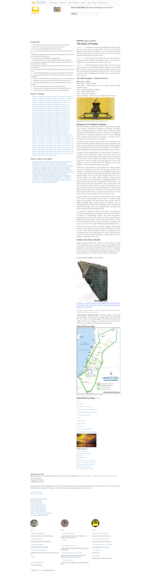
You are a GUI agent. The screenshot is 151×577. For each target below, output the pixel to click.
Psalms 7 (35, 98)
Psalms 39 (43, 111)
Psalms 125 (52, 145)
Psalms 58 (35, 119)
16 (31, 86)
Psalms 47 (65, 113)
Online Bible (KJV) (36, 501)
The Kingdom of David (83, 415)
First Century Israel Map (38, 550)
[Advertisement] (75, 27)
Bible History (39, 570)
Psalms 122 (69, 143)
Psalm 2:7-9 (80, 47)
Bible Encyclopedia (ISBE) (39, 499)
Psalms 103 (36, 137)
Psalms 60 (50, 119)
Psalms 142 (69, 151)
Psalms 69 (43, 123)
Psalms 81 (58, 127)
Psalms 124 (44, 145)
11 (31, 73)
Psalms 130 (52, 147)
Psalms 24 (43, 105)
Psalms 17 (66, 100)
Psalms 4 (55, 96)
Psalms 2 (42, 96)
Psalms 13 (36, 100)
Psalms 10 (56, 98)
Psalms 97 (65, 133)
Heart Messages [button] (73, 2)
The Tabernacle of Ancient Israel (72, 553)
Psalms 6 (69, 96)
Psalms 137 (69, 149)
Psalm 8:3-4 (80, 58)
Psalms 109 (44, 139)
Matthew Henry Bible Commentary (41, 513)
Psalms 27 (65, 105)
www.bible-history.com (86, 476)
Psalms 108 (36, 139)
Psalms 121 (61, 143)
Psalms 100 (51, 135)
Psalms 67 (65, 121)
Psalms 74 (43, 125)
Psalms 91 (58, 131)
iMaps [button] (95, 2)
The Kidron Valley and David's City (87, 409)
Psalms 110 (52, 139)
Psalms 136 (61, 149)
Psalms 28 (35, 107)
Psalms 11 (63, 98)
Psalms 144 (44, 153)
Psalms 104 (44, 137)
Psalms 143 (36, 153)
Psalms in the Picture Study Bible (86, 462)
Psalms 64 (43, 121)
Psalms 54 (43, 117)
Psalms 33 (35, 109)
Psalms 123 (36, 145)
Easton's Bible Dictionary (38, 507)
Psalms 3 (49, 96)
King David (80, 456)
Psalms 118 (36, 143)
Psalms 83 (35, 129)
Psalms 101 (59, 135)
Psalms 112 (69, 139)
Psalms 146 (61, 153)
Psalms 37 (65, 109)
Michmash (80, 426)
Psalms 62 (65, 119)
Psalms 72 (65, 123)
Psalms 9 (49, 98)
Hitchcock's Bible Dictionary (39, 515)
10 (31, 69)
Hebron (79, 401)
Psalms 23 (35, 105)
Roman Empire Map (68, 533)
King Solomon (81, 457)
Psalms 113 (36, 141)
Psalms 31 (58, 107)
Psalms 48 (35, 115)
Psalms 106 (61, 137)
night (62, 45)
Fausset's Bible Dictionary (39, 511)
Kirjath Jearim (81, 420)
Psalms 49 (43, 115)
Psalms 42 (65, 111)
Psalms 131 (61, 147)
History (93, 530)
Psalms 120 (52, 143)
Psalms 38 (35, 111)
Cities (33, 557)
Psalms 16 (59, 100)
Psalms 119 (44, 143)
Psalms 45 (50, 113)
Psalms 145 (52, 153)
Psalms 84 (43, 129)
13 (31, 78)
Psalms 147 (69, 153)
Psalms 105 (52, 137)
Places (64, 540)
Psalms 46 (58, 113)
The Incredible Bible (37, 562)
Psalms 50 (50, 115)
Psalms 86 (58, 129)
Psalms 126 (61, 145)
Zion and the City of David (84, 406)
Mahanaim (80, 404)
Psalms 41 (58, 111)
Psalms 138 (36, 151)
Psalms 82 (65, 127)
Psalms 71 (58, 123)
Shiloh (78, 418)
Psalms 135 (52, 149)
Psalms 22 (65, 103)
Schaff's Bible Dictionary (38, 509)
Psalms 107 (69, 137)
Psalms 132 (69, 147)
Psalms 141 (61, 151)
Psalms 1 (35, 96)
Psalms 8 (42, 98)
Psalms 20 (50, 103)
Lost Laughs (96, 550)
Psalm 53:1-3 (80, 65)
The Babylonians (67, 560)
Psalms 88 (35, 131)
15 (31, 82)
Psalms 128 (36, 147)
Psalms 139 (44, 151)
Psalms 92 (65, 131)
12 (31, 75)
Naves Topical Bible (37, 503)
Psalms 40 (50, 111)
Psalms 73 (35, 125)
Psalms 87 (65, 129)
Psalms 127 (69, 145)
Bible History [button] (103, 2)
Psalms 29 (43, 107)
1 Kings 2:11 (80, 303)
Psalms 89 (43, 131)
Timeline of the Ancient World (85, 464)
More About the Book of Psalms (86, 460)
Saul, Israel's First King (83, 453)
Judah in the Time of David (84, 429)
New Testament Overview (101, 539)
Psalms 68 (35, 123)
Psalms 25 (50, 105)
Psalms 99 (43, 135)
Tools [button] (89, 2)
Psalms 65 (50, 121)
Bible (62, 530)
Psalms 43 (35, 113)
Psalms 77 (65, 125)
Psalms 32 (65, 107)
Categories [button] (62, 2)
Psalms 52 (65, 115)
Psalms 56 (58, 117)
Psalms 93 (35, 133)
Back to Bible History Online (85, 468)
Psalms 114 (44, 141)
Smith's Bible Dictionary (38, 505)
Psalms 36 (58, 109)
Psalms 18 (35, 103)
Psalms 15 (51, 100)
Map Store (96, 556)
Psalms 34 (43, 109)
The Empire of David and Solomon (87, 412)
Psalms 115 (52, 141)
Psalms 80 (50, 127)
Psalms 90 (50, 131)
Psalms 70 (50, 123)
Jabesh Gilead (81, 423)
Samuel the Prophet (82, 451)
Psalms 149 (44, 155)
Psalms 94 (43, 133)
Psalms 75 (50, 125)
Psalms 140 (52, 151)
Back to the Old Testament (84, 466)
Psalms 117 (69, 141)
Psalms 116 (61, 141)
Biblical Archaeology (37, 533)
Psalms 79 (43, 127)
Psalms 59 (43, 119)
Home (32, 530)
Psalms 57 (65, 117)
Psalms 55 (50, 117)
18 (31, 90)
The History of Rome (68, 546)
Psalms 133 (36, 149)
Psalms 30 (50, 107)
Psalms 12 (71, 98)
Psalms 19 (43, 103)
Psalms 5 (62, 96)
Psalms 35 (50, 109)
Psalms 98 (35, 135)
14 (31, 80)
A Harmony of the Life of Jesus (102, 544)
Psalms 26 (58, 105)
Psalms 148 (36, 155)
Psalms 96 (58, 133)
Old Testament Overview (100, 533)
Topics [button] (83, 2)
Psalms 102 (67, 135)
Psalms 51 (58, 115)
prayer (38, 47)
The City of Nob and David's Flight (87, 432)
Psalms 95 (50, 133)
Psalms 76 (58, 125)
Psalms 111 (61, 139)
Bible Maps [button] (53, 2)
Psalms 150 (52, 155)
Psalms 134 (44, 149)
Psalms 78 (35, 127)
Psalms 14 (43, 100)
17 (31, 88)
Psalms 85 (50, 129)
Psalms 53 (35, 117)
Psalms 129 (44, 147)
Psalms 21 (58, 103)
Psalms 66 (58, 121)
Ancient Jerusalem (37, 539)
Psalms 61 (58, 119)
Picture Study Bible (37, 544)
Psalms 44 (43, 113)
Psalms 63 (35, 121)
